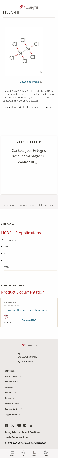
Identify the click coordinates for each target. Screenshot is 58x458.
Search (34, 455)
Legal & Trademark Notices (17, 438)
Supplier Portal (11, 415)
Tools (46, 455)
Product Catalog (11, 376)
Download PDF (29, 320)
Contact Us (52, 134)
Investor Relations (12, 404)
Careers (52, 146)
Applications (27, 205)
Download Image (29, 81)
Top (23, 455)
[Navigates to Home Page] (29, 6)
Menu (12, 455)
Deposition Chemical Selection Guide (25, 310)
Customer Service (12, 409)
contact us (26, 162)
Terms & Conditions (31, 433)
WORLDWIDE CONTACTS (27, 357)
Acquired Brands (12, 382)
